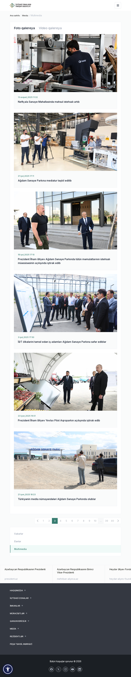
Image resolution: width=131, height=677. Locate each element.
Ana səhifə (15, 15)
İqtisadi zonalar (19, 598)
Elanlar (17, 541)
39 (106, 520)
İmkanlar (15, 606)
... (101, 520)
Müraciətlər (17, 613)
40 (112, 520)
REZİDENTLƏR (16, 636)
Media (25, 15)
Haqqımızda (16, 590)
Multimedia (20, 549)
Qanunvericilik (18, 621)
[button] (7, 669)
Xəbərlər (18, 533)
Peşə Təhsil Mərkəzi (21, 644)
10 (95, 520)
